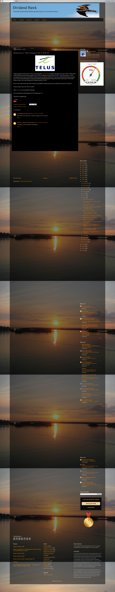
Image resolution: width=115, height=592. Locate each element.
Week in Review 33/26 (18, 556)
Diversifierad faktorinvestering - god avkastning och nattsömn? (90, 466)
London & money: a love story (88, 358)
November (86, 185)
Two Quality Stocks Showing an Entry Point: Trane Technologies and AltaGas (91, 320)
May (84, 197)
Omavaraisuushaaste (87, 482)
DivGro (84, 331)
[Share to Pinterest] (36, 104)
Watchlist (37, 20)
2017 (83, 181)
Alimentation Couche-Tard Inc (88, 307)
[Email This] (30, 104)
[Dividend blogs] (88, 529)
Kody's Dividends (86, 362)
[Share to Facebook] (34, 104)
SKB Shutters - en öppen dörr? (89, 461)
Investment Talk (86, 306)
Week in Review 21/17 (88, 199)
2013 (83, 250)
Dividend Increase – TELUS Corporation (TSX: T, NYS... (90, 213)
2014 (83, 248)
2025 (83, 165)
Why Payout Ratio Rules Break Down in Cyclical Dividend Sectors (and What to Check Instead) (91, 334)
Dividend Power (86, 393)
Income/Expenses (48, 557)
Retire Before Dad (86, 350)
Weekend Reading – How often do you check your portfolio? (90, 346)
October (85, 187)
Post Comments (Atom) (26, 181)
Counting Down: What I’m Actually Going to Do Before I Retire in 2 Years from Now (90, 378)
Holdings (15, 561)
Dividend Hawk (25, 7)
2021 (83, 173)
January (85, 241)
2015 (83, 246)
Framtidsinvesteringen (88, 459)
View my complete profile (93, 57)
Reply (18, 117)
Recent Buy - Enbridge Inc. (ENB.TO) (92, 215)
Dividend (29, 20)
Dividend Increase (21, 106)
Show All (100, 338)
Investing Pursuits (87, 400)
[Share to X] (33, 104)
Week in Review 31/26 (18, 546)
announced (45, 73)
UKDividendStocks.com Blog (89, 325)
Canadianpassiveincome (23, 113)
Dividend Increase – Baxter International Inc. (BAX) (89, 229)
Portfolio (22, 20)
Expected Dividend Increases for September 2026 (89, 364)
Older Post (73, 178)
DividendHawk (92, 51)
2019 (83, 177)
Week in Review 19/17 (88, 210)
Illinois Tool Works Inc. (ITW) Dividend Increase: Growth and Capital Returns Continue (27, 550)
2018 (83, 179)
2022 (83, 171)
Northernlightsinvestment (89, 477)
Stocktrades (85, 311)
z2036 (83, 464)
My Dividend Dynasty (87, 383)
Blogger (60, 581)
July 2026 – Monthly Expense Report (90, 385)
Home (14, 20)
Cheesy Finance (86, 357)
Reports (45, 564)
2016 (83, 244)
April (84, 235)
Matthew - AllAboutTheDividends (26, 122)
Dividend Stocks (47, 553)
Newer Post (17, 178)
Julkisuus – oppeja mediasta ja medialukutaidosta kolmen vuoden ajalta (91, 484)
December (86, 183)
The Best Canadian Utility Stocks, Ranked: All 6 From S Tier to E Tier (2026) (90, 314)
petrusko (84, 471)
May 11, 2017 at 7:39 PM (37, 113)
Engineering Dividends (88, 388)
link (94, 546)
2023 (83, 169)
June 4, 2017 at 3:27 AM (41, 122)
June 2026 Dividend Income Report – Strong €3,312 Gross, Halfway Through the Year (26, 565)
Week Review (47, 568)
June (84, 195)
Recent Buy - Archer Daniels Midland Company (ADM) (92, 207)
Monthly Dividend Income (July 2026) (90, 390)
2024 (83, 167)
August (85, 191)
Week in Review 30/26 (18, 553)
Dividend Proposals (48, 551)
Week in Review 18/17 (88, 219)
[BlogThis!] (31, 104)
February (85, 239)
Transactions (47, 566)
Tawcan (84, 368)
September (86, 189)
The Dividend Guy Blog (88, 318)
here (18, 90)
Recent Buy (46, 561)
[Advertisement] (57, 35)
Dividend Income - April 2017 (90, 217)
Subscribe (91, 507)
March (85, 237)
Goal (45, 555)
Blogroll (44, 20)
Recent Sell (46, 562)
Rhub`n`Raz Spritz (86, 478)
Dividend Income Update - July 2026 (90, 401)
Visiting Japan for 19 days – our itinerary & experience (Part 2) (89, 370)
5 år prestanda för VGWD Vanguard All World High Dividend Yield (90, 473)
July (84, 193)
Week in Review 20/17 (88, 204)
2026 (83, 163)
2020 (83, 175)
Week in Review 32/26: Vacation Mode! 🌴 (23, 559)
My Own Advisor (86, 344)
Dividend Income (48, 548)
